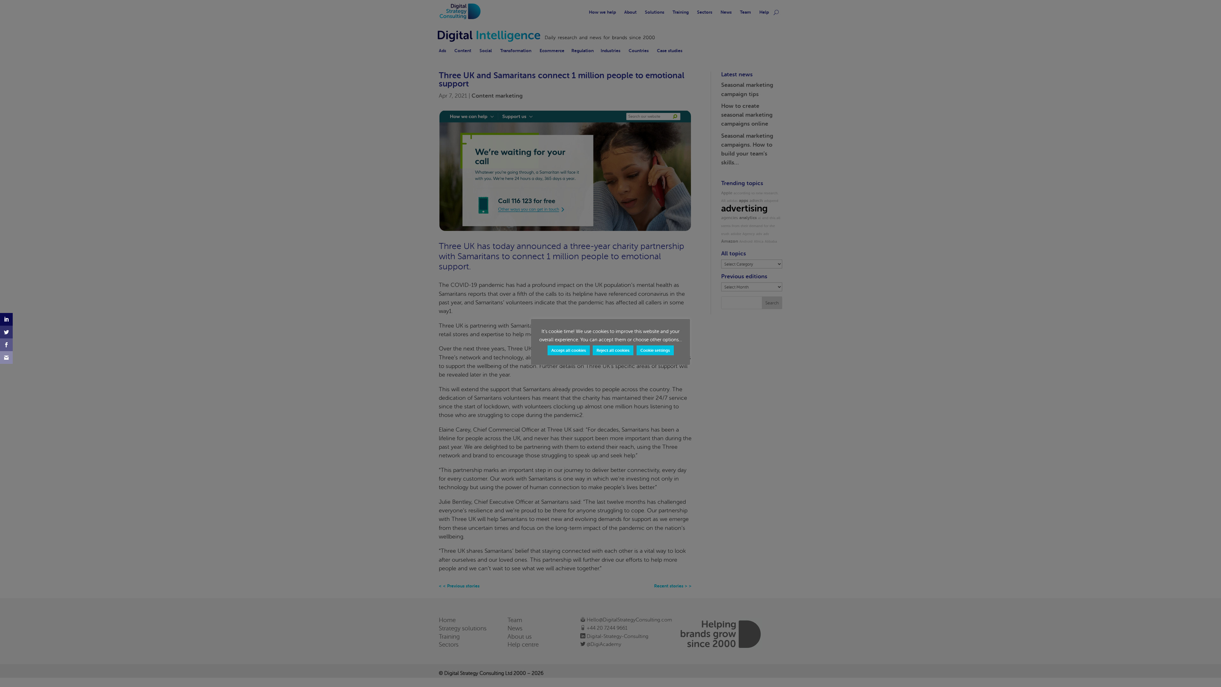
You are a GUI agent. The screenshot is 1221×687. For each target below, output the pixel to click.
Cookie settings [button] (655, 350)
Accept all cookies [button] (568, 350)
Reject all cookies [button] (613, 350)
